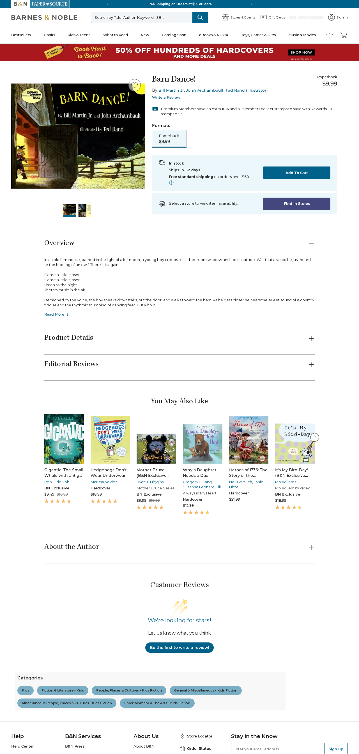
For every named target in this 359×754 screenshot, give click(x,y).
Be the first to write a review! (179, 648)
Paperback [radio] (169, 139)
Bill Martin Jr (171, 90)
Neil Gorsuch (240, 482)
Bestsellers (21, 35)
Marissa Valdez (104, 482)
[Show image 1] (69, 210)
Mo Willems (285, 482)
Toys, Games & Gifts (258, 35)
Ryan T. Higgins (150, 482)
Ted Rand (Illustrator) (246, 90)
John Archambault (205, 90)
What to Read (115, 35)
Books (49, 35)
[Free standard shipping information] (171, 183)
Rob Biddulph (56, 482)
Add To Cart (297, 173)
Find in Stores (297, 204)
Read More (54, 315)
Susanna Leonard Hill (202, 487)
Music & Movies (302, 35)
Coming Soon (174, 35)
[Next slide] (314, 437)
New (145, 35)
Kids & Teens (79, 35)
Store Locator (199, 748)
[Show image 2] (85, 210)
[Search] (219, 17)
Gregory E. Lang (197, 482)
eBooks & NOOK (213, 35)
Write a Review (166, 97)
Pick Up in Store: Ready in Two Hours (179, 4)
